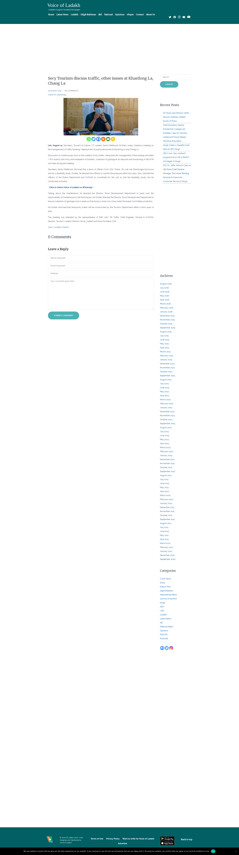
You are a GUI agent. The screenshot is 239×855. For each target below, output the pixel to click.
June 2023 (164, 435)
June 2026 (164, 292)
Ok (213, 851)
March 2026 (165, 304)
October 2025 (166, 324)
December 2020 (167, 555)
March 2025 (165, 351)
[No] (236, 851)
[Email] (108, 139)
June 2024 (164, 387)
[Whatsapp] (89, 139)
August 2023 (166, 427)
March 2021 (165, 543)
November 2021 (167, 511)
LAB (162, 610)
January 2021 (166, 551)
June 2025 (164, 339)
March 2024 (165, 399)
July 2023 (164, 431)
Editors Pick (165, 587)
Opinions (164, 630)
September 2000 (168, 559)
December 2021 (167, 507)
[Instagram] (171, 648)
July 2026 (164, 288)
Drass (162, 583)
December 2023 (167, 411)
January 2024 (166, 407)
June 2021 (164, 531)
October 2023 (166, 419)
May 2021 (164, 535)
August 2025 (166, 331)
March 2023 (165, 447)
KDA (162, 606)
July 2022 (164, 479)
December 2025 (167, 316)
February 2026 (166, 308)
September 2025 (167, 328)
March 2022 (165, 495)
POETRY (164, 634)
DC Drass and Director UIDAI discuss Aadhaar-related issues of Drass (176, 117)
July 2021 (164, 527)
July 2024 (164, 383)
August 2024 (166, 379)
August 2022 (165, 475)
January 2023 (166, 455)
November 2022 (167, 463)
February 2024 (166, 403)
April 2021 (164, 539)
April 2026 (164, 300)
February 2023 (166, 451)
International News (168, 594)
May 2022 (164, 487)
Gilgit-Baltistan (166, 591)
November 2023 (167, 415)
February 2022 (166, 499)
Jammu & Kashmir (168, 598)
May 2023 (164, 439)
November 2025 (167, 320)
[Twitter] (93, 139)
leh (161, 622)
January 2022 (166, 503)
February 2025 (166, 355)
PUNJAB (164, 638)
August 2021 (165, 523)
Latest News (165, 618)
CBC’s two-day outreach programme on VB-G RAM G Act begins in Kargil (176, 157)
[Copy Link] (113, 139)
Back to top (186, 839)
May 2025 (164, 343)
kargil (162, 602)
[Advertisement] (119, 44)
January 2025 (166, 359)
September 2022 (167, 471)
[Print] (103, 139)
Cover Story (165, 579)
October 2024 (166, 371)
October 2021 (166, 515)
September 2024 (167, 375)
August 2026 (166, 284)
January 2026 (166, 312)
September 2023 (167, 423)
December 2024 (167, 363)
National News (166, 626)
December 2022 (167, 459)
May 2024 (164, 391)
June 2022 (164, 483)
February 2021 (166, 547)
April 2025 (164, 347)
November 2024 (167, 367)
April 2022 (164, 491)
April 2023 (164, 443)
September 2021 (167, 519)
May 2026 (164, 296)
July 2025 (164, 335)
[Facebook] (98, 139)
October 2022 (166, 467)
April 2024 (164, 395)
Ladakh (163, 614)
